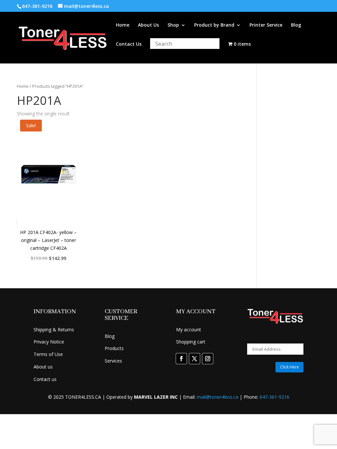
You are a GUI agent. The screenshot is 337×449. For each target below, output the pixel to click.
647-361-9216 (274, 397)
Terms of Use (48, 354)
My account (188, 329)
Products (114, 348)
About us (43, 367)
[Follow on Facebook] (181, 358)
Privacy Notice (49, 342)
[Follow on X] (194, 358)
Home (122, 25)
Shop (173, 25)
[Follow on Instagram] (207, 358)
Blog (296, 25)
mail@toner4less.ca (217, 397)
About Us (148, 25)
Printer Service (265, 25)
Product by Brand (214, 25)
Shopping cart (190, 342)
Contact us (45, 379)
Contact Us (129, 44)
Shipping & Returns (54, 329)
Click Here (289, 367)
